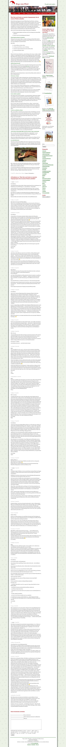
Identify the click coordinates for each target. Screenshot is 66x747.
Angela (13, 467)
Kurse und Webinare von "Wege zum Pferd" (48, 109)
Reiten (43, 183)
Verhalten (44, 191)
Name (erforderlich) (27, 715)
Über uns (37, 744)
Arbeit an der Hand (45, 154)
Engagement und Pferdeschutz (47, 164)
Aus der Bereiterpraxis (46, 158)
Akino (13, 622)
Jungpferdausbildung (46, 180)
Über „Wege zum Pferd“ (43, 13)
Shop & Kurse (29, 13)
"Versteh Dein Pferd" (48, 93)
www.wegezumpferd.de (34, 743)
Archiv (24, 13)
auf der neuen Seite (50, 37)
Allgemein (44, 151)
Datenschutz (33, 744)
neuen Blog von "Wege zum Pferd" (48, 45)
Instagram (46, 50)
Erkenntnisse (44, 168)
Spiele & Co (44, 186)
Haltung (43, 175)
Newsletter (36, 13)
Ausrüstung (44, 160)
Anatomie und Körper (46, 152)
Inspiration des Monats (46, 178)
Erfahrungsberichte (46, 166)
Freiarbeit (44, 169)
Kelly (13, 181)
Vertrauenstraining (45, 192)
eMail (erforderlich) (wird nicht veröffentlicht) (32, 716)
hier (46, 48)
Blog (19, 13)
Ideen (43, 177)
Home (14, 13)
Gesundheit (44, 173)
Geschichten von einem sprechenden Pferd (46, 171)
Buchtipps (44, 161)
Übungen (44, 188)
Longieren (44, 181)
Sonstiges (44, 184)
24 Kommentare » (31, 173)
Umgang (26, 173)
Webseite (25, 718)
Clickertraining (45, 163)
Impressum (51, 13)
